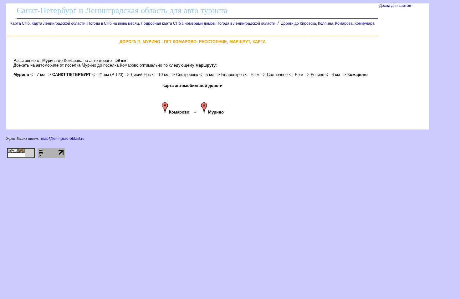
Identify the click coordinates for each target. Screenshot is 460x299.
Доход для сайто (395, 5)
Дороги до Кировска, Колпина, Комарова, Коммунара (328, 23)
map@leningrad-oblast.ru (62, 138)
